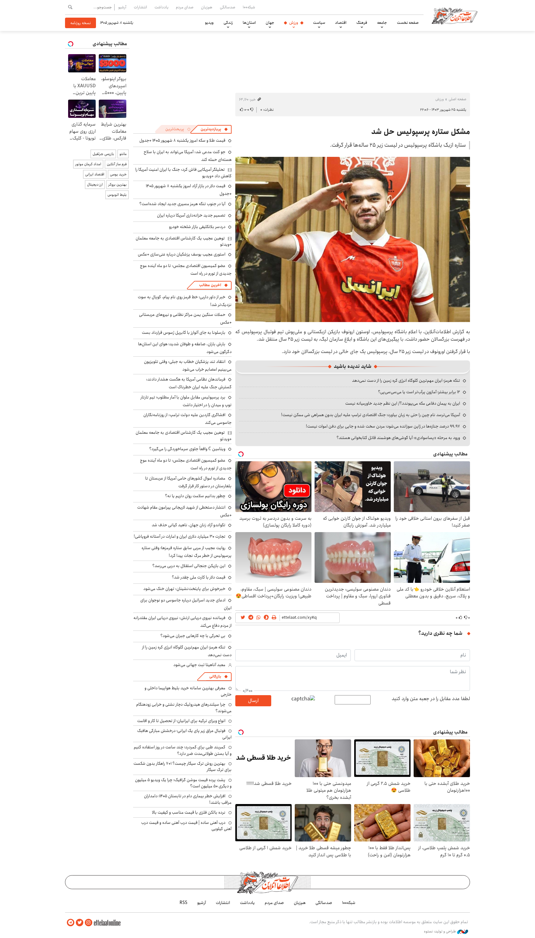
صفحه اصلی (457, 99)
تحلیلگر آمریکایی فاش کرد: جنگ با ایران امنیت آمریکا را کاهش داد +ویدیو (183, 172)
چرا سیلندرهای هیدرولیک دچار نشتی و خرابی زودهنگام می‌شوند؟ (184, 707)
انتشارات (140, 7)
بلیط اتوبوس (117, 195)
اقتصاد (340, 22)
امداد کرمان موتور (88, 164)
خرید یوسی (118, 174)
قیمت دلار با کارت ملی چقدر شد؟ (198, 577)
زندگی (228, 22)
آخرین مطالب (210, 285)
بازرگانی (215, 676)
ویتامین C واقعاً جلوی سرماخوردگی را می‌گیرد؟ (187, 448)
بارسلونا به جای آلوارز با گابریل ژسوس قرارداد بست (183, 332)
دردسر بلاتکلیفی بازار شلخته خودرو (197, 226)
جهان (270, 22)
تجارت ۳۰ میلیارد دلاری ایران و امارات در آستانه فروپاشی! (179, 536)
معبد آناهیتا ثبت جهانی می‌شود (199, 664)
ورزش (293, 22)
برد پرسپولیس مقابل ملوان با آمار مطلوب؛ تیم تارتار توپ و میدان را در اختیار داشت (186, 401)
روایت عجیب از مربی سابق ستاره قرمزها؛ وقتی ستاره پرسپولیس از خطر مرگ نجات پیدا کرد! (186, 551)
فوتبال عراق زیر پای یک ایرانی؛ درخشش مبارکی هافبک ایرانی (184, 733)
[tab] (214, 129)
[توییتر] (79, 923)
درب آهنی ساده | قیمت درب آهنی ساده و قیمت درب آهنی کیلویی (186, 825)
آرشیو (122, 7)
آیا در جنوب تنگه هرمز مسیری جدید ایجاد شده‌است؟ (182, 203)
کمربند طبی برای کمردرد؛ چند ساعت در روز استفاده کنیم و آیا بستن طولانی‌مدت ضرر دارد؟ (183, 750)
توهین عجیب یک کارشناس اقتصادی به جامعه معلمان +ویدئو (184, 241)
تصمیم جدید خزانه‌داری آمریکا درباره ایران (191, 215)
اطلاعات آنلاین (454, 15)
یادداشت (161, 7)
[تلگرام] (70, 923)
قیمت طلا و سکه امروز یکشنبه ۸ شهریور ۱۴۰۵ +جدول (182, 140)
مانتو (123, 154)
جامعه (382, 22)
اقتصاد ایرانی (94, 174)
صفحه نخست (408, 22)
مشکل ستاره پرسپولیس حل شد (420, 132)
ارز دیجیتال (95, 184)
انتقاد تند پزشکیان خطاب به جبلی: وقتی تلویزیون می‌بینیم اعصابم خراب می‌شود (188, 365)
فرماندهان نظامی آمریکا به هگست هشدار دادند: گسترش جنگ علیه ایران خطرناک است (189, 383)
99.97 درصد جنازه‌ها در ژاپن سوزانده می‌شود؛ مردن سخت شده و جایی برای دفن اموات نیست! (383, 426)
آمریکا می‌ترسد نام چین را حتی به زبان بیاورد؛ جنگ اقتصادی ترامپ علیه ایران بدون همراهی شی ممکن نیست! (370, 414)
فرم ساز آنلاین (117, 164)
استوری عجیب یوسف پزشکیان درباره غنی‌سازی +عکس (181, 254)
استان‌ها (249, 22)
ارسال (253, 700)
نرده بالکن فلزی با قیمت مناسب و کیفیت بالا (188, 812)
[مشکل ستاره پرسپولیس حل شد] (352, 239)
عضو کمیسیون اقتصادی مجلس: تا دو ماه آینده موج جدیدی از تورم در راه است (186, 464)
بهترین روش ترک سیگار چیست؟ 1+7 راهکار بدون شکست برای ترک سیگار (182, 766)
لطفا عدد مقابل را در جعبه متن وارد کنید (431, 699)
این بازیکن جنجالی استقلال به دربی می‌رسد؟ (188, 565)
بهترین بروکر (117, 184)
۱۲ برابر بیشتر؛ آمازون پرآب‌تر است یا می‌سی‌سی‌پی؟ (419, 392)
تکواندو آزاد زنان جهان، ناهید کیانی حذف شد (188, 525)
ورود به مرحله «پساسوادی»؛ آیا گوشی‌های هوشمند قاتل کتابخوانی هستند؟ (398, 437)
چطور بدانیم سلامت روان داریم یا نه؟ (195, 496)
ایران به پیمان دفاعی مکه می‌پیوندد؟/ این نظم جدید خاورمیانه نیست (402, 403)
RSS (183, 902)
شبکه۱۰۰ (249, 7)
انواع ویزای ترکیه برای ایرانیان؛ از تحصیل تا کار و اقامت (181, 720)
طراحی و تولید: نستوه (440, 931)
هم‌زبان (206, 7)
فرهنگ (361, 22)
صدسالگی (227, 7)
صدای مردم (185, 7)
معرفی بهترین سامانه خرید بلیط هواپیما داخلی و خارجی (188, 691)
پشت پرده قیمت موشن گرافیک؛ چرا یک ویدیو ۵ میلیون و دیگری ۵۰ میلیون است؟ (183, 783)
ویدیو (209, 22)
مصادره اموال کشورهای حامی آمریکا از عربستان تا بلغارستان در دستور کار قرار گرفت (188, 482)
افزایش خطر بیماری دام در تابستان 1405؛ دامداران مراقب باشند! (188, 799)
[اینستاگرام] (88, 923)
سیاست (319, 22)
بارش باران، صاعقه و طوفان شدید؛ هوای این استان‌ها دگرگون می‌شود (185, 348)
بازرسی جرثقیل (103, 154)
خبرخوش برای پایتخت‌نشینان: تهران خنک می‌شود (184, 588)
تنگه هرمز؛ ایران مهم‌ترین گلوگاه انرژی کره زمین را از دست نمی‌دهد (406, 380)
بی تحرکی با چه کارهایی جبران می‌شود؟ (192, 635)
